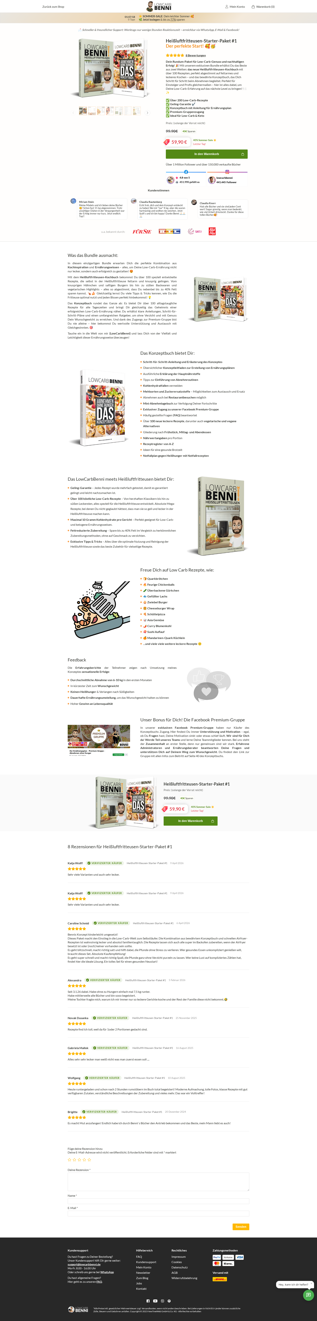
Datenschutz (180, 1267)
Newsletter (143, 1272)
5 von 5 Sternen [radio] (90, 1158)
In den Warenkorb (206, 154)
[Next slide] (147, 113)
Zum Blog (142, 1278)
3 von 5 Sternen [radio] (80, 1158)
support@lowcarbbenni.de (84, 1264)
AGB (175, 1272)
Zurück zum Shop (53, 6)
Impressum (179, 1256)
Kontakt (141, 1288)
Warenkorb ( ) (265, 6)
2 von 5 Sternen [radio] (75, 1158)
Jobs (139, 1283)
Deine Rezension (79, 1170)
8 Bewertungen (196, 55)
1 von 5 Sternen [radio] (70, 1158)
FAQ (99, 1281)
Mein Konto (237, 6)
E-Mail (73, 1208)
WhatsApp (107, 1272)
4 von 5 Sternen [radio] (85, 1158)
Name (72, 1195)
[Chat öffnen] (308, 1295)
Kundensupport (146, 1262)
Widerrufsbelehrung (184, 1278)
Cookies (177, 1262)
